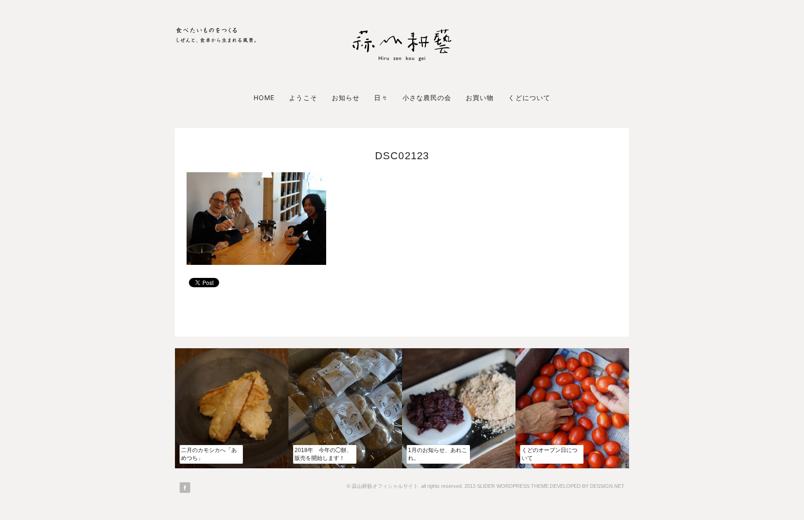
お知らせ (346, 97)
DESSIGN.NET (607, 486)
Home (264, 97)
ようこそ (303, 97)
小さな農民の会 (426, 97)
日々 (381, 97)
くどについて (529, 97)
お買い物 (480, 97)
